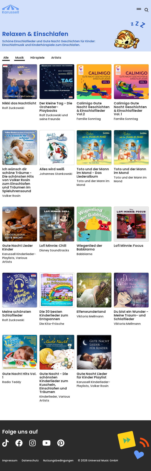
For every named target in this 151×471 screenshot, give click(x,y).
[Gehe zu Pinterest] (64, 446)
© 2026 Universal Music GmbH (98, 460)
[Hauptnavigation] (139, 9)
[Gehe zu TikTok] (8, 446)
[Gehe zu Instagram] (35, 446)
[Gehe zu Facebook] (22, 446)
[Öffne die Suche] (146, 10)
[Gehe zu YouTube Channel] (49, 446)
